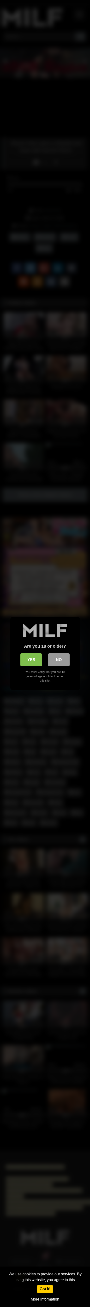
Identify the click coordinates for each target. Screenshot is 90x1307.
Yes (31, 660)
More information (45, 1299)
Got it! (45, 1289)
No (59, 660)
